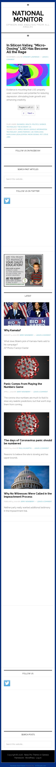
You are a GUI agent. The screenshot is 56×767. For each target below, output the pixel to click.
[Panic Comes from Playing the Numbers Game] (28, 369)
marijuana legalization (17, 134)
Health (28, 124)
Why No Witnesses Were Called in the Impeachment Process (28, 495)
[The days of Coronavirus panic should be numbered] (28, 425)
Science (42, 124)
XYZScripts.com (40, 766)
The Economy (22, 127)
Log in (38, 758)
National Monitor (28, 16)
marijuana (38, 132)
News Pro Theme (31, 755)
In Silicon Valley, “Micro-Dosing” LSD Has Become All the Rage (27, 48)
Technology (12, 127)
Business (21, 124)
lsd (32, 132)
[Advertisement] (23, 226)
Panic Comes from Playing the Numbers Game (23, 385)
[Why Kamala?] (28, 315)
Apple (20, 129)
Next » (31, 113)
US (30, 127)
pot (41, 134)
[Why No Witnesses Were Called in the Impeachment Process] (28, 479)
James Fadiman (23, 132)
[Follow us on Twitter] (7, 201)
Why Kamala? (12, 330)
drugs (26, 129)
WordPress (30, 758)
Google (33, 129)
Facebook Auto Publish (18, 766)
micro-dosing (33, 134)
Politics (35, 124)
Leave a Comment (43, 335)
